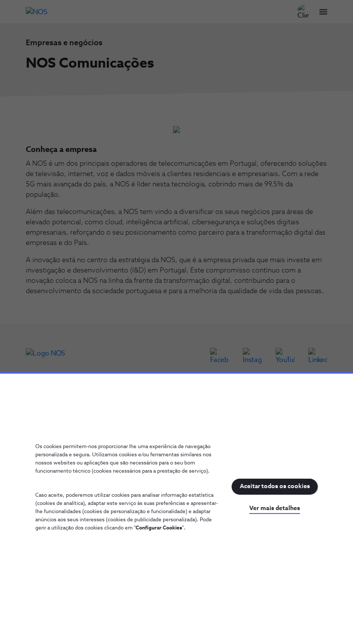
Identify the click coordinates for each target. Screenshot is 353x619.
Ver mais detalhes (274, 508)
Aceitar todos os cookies (275, 486)
